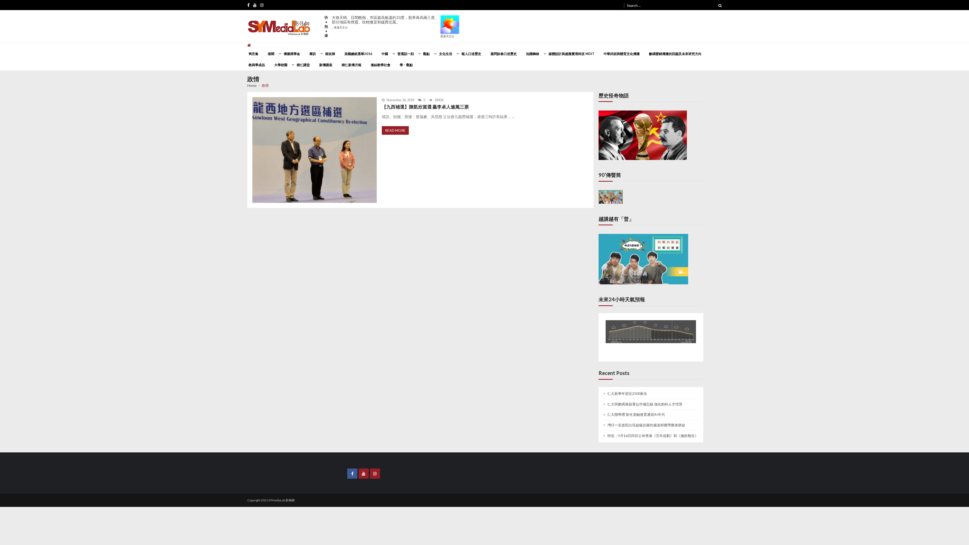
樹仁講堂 (303, 65)
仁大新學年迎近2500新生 (627, 388)
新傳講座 (325, 65)
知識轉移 (532, 54)
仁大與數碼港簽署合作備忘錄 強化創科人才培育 (644, 399)
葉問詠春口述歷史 (504, 54)
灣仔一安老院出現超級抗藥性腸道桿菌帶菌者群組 (646, 420)
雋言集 (253, 54)
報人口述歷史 (471, 54)
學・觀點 (406, 65)
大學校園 (280, 65)
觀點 (426, 54)
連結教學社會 (380, 65)
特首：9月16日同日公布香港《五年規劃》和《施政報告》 (652, 430)
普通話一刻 (405, 54)
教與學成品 (257, 65)
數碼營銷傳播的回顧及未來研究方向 (675, 54)
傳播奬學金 (292, 54)
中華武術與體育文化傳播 (622, 54)
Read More (395, 130)
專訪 (312, 54)
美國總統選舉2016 (358, 54)
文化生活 (445, 54)
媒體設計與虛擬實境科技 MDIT (571, 54)
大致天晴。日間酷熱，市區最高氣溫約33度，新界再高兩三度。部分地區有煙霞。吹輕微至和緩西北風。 (385, 22)
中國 (385, 54)
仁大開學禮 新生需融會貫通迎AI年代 (636, 410)
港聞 (271, 54)
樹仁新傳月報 (351, 65)
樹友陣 (330, 54)
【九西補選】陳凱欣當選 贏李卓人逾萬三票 (425, 107)
